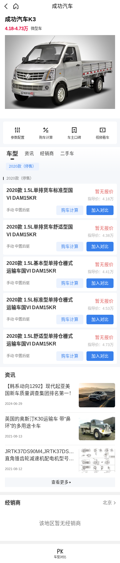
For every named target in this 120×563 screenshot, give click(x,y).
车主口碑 (74, 137)
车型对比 (60, 557)
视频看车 (102, 137)
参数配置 (17, 137)
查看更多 (60, 482)
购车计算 (46, 137)
